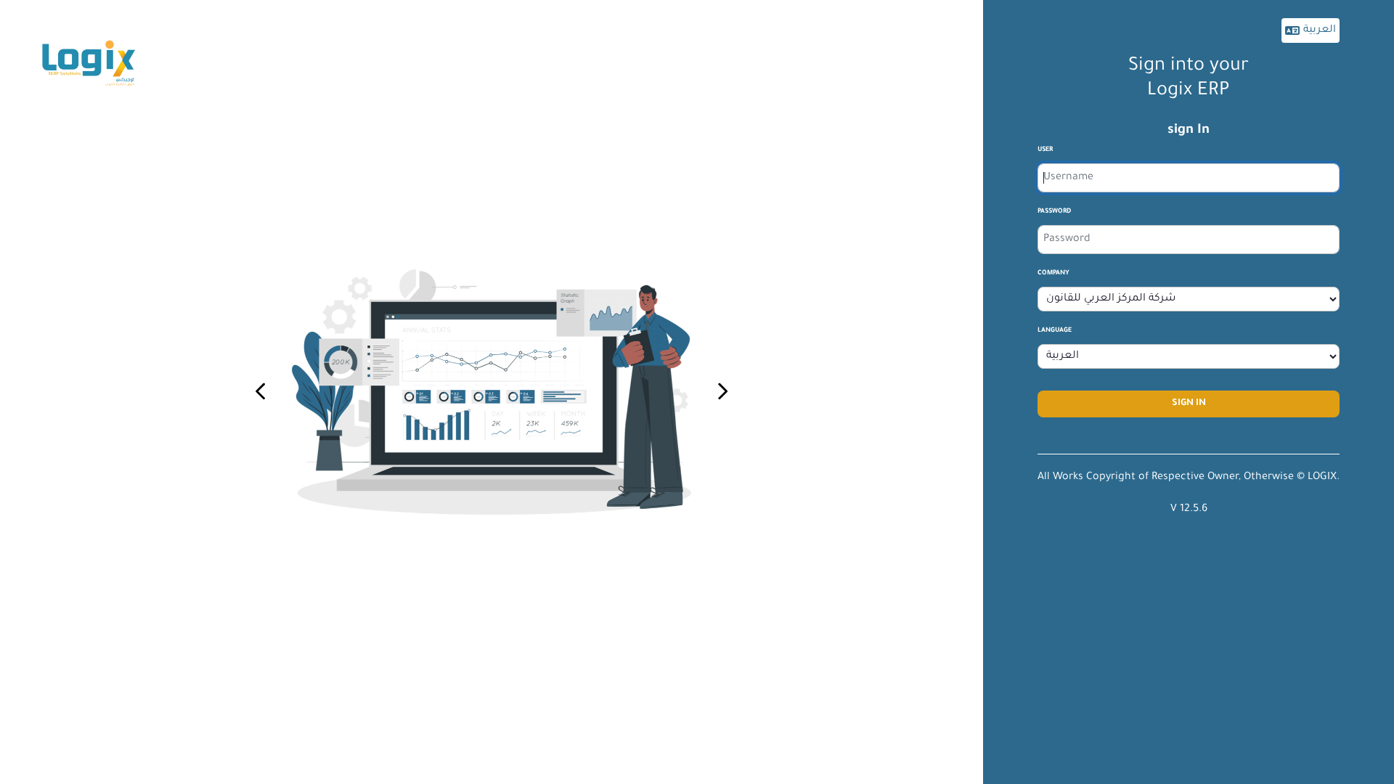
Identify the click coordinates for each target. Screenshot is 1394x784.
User (1045, 150)
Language (1055, 331)
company (1053, 273)
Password (1054, 212)
